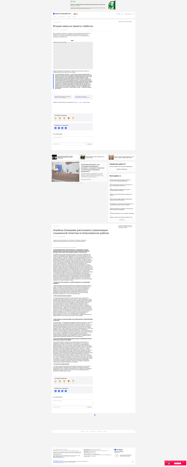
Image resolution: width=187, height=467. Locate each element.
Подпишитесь (177, 463)
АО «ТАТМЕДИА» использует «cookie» (59, 461)
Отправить (89, 144)
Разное (104, 431)
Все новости (122, 219)
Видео (87, 431)
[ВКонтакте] (55, 128)
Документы (99, 431)
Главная (55, 16)
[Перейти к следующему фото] (91, 56)
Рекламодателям (61, 16)
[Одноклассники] (59, 128)
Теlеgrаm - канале (78, 102)
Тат (122, 13)
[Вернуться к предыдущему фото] (55, 56)
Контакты (69, 16)
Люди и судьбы (57, 22)
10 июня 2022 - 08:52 (56, 236)
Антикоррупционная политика (58, 460)
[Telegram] (62, 128)
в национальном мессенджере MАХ (82, 97)
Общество (56, 226)
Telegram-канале (58, 97)
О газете (74, 16)
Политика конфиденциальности (58, 462)
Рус (117, 13)
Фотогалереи (92, 431)
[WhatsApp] (66, 128)
